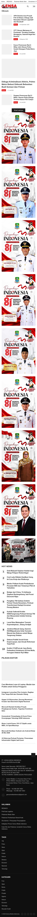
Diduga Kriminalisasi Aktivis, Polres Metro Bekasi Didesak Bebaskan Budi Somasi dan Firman (18, 84)
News (3, 847)
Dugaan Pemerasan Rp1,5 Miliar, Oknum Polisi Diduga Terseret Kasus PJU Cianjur (24, 97)
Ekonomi (4, 862)
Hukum (4, 856)
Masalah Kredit (6, 909)
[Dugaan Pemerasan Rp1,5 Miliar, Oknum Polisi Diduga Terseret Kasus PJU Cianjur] (7, 104)
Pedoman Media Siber (20, 1)
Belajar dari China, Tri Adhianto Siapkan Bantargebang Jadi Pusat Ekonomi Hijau (20, 594)
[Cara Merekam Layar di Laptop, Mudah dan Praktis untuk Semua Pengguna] (18, 680)
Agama (4, 896)
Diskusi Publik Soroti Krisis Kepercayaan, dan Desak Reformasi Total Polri (21, 642)
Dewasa (4, 859)
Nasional (4, 866)
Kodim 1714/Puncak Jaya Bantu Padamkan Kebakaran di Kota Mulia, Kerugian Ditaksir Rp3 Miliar (21, 650)
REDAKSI (9, 1)
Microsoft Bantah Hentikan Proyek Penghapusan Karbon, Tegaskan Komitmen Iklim (17, 709)
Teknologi (4, 869)
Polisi (3, 844)
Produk (4, 893)
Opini (3, 850)
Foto (3, 881)
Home (3, 1)
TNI (3, 841)
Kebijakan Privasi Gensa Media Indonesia (14, 824)
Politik (3, 853)
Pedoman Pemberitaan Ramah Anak (12, 817)
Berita (15, 24)
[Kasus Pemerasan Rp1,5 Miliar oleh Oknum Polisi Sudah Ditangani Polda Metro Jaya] (7, 54)
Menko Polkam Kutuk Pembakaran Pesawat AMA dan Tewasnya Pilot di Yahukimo (21, 586)
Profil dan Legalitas (7, 811)
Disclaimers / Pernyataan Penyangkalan (13, 820)
